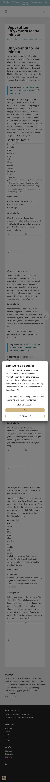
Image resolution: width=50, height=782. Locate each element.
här (34, 400)
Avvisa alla (25, 416)
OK (25, 410)
